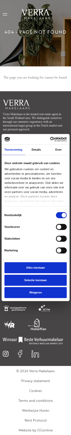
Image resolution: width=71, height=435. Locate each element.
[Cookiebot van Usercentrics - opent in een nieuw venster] (50, 139)
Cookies (35, 390)
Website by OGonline (36, 430)
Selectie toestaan (35, 280)
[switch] (61, 227)
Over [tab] (58, 149)
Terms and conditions (35, 400)
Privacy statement (35, 380)
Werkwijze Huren (35, 410)
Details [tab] (36, 149)
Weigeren (35, 292)
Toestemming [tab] (13, 149)
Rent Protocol (36, 420)
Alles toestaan (35, 267)
